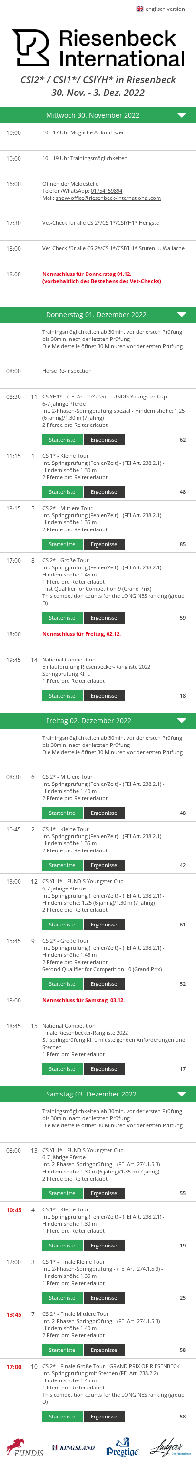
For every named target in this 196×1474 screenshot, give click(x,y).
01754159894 (106, 190)
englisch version (165, 8)
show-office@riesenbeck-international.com (108, 197)
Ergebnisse (104, 439)
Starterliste (62, 439)
